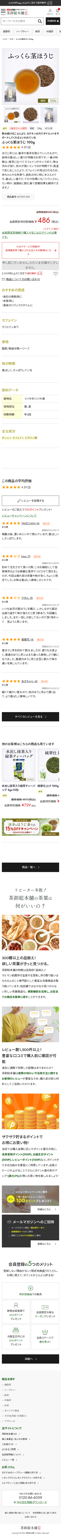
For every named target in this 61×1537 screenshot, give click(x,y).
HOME (5, 39)
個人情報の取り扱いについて (17, 1512)
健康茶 (6, 31)
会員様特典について (11, 1454)
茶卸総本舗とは (9, 1433)
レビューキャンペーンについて (19, 516)
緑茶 (37, 31)
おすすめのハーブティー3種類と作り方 (20, 1472)
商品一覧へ (29, 867)
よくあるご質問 (9, 1449)
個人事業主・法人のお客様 (14, 1439)
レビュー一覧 (8, 1459)
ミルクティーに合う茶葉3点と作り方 (19, 1483)
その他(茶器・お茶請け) (15, 1415)
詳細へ (29, 1359)
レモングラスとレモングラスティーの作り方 (22, 1477)
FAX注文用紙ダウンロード (32, 1502)
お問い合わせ (31, 1516)
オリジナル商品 (11, 1410)
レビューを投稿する (32, 501)
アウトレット (9, 1421)
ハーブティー (22, 31)
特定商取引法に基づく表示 (44, 1512)
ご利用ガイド (8, 1444)
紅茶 (6, 1405)
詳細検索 (51, 21)
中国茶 (49, 31)
